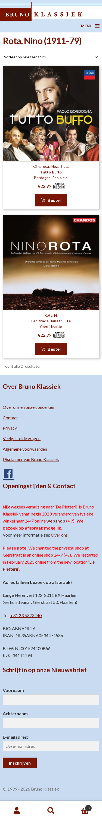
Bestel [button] (54, 200)
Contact (10, 417)
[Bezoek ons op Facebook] (5, 471)
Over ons (59, 534)
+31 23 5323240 (26, 615)
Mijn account (17, 811)
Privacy (10, 427)
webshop (56, 520)
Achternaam (15, 713)
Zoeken (51, 811)
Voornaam (13, 690)
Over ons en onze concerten (28, 407)
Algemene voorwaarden (25, 448)
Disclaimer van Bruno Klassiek (31, 459)
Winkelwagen (78, 806)
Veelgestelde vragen (22, 438)
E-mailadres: (15, 736)
